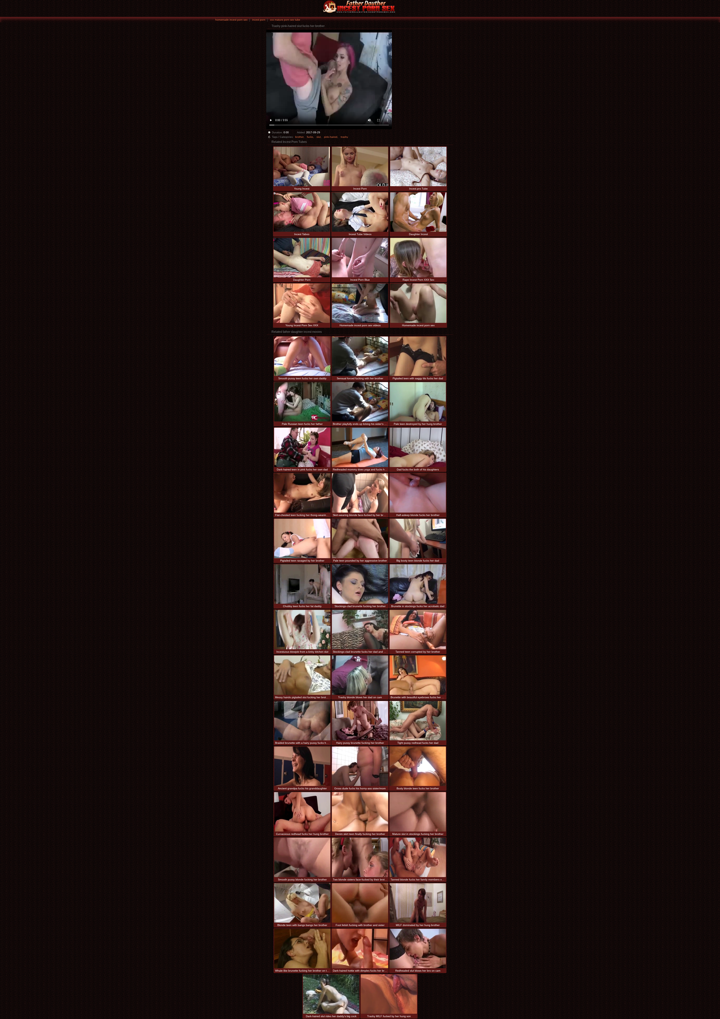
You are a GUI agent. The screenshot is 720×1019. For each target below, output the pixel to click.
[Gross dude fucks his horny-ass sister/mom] (360, 766)
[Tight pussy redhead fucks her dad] (418, 720)
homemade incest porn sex (231, 19)
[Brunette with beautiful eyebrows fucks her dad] (418, 675)
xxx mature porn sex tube (285, 19)
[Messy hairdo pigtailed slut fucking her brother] (302, 675)
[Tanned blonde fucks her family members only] (418, 857)
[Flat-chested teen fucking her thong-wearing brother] (302, 493)
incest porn (258, 19)
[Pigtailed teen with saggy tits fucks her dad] (418, 356)
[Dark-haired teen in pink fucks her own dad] (302, 447)
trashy (344, 136)
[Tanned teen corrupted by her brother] (418, 629)
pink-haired (330, 136)
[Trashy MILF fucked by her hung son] (389, 994)
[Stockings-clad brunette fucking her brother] (360, 584)
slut (318, 136)
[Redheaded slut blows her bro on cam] (418, 948)
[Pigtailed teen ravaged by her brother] (302, 538)
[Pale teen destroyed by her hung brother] (418, 401)
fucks (310, 136)
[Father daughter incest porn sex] (360, 6)
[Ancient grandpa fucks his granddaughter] (302, 766)
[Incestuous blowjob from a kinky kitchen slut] (302, 629)
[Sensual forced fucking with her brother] (360, 356)
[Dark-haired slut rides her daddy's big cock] (331, 994)
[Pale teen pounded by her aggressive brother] (360, 538)
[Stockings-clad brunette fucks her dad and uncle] (360, 629)
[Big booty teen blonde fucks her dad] (418, 538)
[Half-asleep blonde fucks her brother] (418, 493)
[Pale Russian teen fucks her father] (302, 401)
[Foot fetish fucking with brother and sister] (360, 903)
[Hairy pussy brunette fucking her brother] (360, 720)
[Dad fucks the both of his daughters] (418, 447)
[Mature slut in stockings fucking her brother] (418, 812)
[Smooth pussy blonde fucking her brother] (302, 857)
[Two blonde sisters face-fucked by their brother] (360, 857)
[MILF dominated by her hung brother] (418, 903)
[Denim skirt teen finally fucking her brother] (360, 812)
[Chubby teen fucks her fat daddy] (302, 584)
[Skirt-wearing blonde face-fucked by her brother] (360, 493)
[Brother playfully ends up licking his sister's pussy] (360, 401)
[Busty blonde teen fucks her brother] (418, 766)
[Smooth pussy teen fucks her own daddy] (302, 356)
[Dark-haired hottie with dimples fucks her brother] (360, 948)
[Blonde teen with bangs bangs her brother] (302, 903)
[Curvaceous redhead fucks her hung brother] (302, 812)
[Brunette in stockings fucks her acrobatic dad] (418, 584)
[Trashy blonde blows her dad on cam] (360, 675)
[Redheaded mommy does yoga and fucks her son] (360, 447)
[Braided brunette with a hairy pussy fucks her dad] (302, 720)
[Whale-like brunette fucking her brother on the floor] (302, 948)
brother (299, 136)
